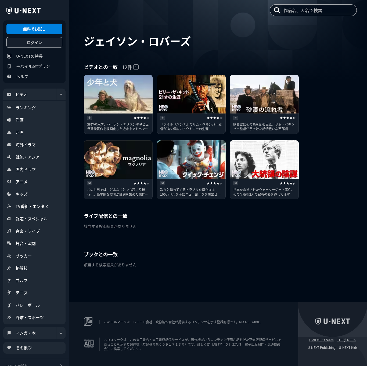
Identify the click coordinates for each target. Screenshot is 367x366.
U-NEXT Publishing (322, 347)
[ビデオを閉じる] (61, 94)
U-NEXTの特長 (29, 56)
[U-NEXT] (23, 11)
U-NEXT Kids (348, 347)
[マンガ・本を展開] (61, 333)
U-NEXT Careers (321, 340)
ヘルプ (22, 76)
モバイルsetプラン (33, 66)
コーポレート (346, 340)
